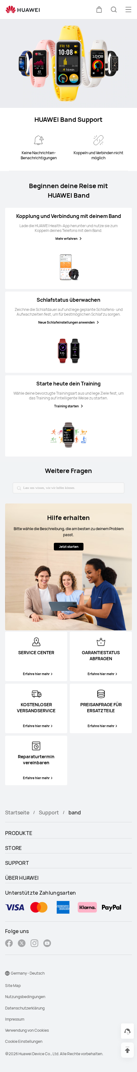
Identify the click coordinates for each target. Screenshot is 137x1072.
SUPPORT (17, 863)
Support (49, 812)
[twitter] (21, 944)
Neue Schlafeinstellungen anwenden (66, 322)
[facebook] (9, 944)
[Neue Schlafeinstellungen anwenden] (68, 350)
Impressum (14, 1019)
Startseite (17, 812)
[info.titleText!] (36, 641)
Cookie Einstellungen (23, 1041)
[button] (99, 9)
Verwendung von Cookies (27, 1030)
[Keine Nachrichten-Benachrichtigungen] (38, 140)
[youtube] (47, 944)
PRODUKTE (18, 833)
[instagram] (34, 944)
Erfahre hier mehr (36, 674)
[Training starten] (68, 434)
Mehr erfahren (66, 238)
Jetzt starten (68, 546)
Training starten (66, 406)
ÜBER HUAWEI (22, 878)
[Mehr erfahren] (68, 267)
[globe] (7, 973)
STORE (13, 848)
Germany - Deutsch (28, 973)
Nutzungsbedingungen (25, 996)
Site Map (13, 985)
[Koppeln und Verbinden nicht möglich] (98, 140)
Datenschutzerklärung (25, 1008)
